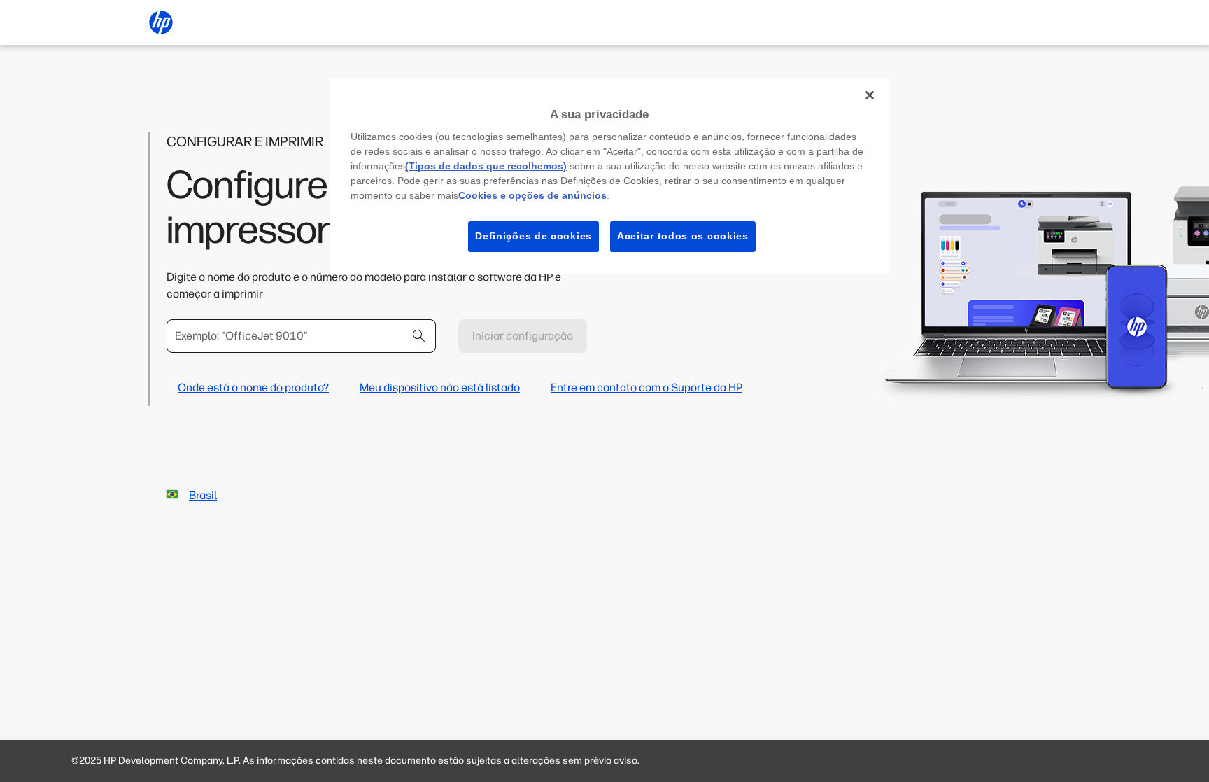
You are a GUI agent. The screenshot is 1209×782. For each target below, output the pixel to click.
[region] (609, 176)
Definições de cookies (533, 236)
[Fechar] (869, 95)
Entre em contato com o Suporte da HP (646, 387)
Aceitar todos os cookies (683, 236)
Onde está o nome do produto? (253, 387)
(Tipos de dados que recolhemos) (486, 166)
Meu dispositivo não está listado (440, 387)
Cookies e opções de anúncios (532, 195)
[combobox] (301, 336)
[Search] (419, 336)
